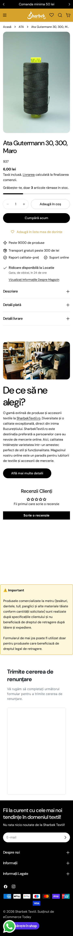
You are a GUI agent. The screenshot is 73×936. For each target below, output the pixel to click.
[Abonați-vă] (65, 837)
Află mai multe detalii (27, 473)
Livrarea (29, 174)
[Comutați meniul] (5, 15)
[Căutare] (60, 15)
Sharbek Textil (25, 911)
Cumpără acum (36, 218)
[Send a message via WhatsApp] (9, 926)
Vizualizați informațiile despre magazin (34, 279)
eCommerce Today (17, 917)
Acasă (7, 27)
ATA (21, 27)
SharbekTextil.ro (28, 418)
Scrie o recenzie (36, 515)
